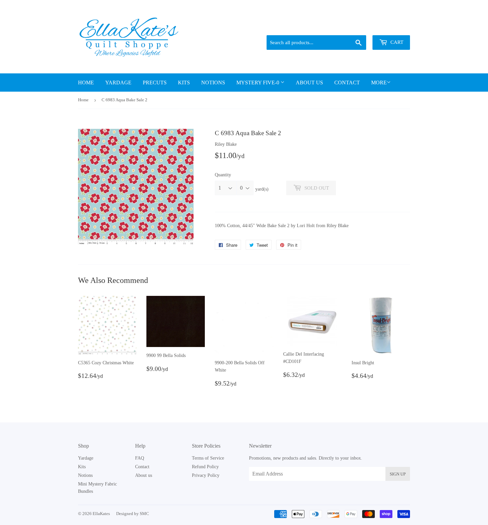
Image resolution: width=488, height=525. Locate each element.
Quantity (223, 174)
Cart (396, 42)
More (379, 82)
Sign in (364, 27)
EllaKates (101, 513)
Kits (184, 82)
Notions (213, 82)
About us (309, 82)
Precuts (155, 82)
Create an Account (394, 27)
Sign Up (398, 474)
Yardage (118, 82)
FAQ (139, 458)
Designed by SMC (132, 513)
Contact (347, 82)
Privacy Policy (205, 475)
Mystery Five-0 (258, 82)
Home (86, 82)
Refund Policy (205, 466)
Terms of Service (208, 458)
